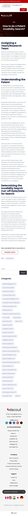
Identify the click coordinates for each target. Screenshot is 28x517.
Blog (14, 22)
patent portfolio (8, 377)
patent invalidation (9, 358)
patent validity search (9, 385)
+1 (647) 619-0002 (16, 416)
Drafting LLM (7, 310)
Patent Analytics (8, 343)
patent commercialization (11, 351)
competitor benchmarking (11, 302)
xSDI (17, 396)
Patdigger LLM (8, 340)
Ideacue (18, 321)
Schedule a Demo (9, 252)
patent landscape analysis (11, 362)
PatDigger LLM (13, 444)
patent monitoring (9, 373)
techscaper (7, 396)
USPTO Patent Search (18, 127)
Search (3, 269)
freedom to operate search (11, 314)
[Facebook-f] (14, 423)
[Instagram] (10, 423)
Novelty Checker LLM (9, 336)
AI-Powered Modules (14, 427)
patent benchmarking (10, 347)
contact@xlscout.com (16, 414)
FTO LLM (6, 317)
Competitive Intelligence (10, 299)
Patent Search (7, 381)
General (17, 317)
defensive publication (9, 306)
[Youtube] (17, 423)
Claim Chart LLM (8, 287)
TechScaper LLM (13, 447)
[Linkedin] (6, 423)
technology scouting (9, 392)
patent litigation (8, 366)
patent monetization (9, 370)
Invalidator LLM (9, 258)
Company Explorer (9, 295)
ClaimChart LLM (8, 291)
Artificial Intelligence (9, 284)
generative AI (7, 321)
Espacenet (4, 129)
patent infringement (9, 355)
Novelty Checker (8, 332)
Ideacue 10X (7, 325)
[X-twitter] (21, 423)
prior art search (8, 388)
